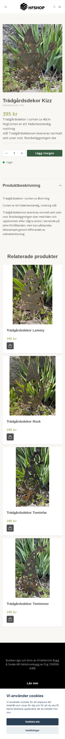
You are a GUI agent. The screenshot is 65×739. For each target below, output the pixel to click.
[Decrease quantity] (6, 153)
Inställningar (33, 730)
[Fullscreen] (32, 58)
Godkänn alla (32, 721)
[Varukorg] (59, 6)
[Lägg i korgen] (10, 345)
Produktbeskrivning (21, 185)
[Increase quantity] (22, 153)
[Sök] (54, 6)
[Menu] (6, 6)
